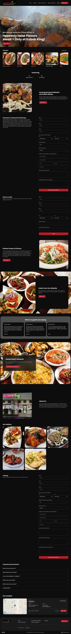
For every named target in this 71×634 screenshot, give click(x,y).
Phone (41, 129)
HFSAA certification (52, 2)
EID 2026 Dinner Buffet (36, 620)
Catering (35, 2)
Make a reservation (42, 2)
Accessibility (27, 627)
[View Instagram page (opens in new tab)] (4, 632)
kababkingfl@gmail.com (46, 606)
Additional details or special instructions (46, 179)
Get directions (63, 600)
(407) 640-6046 (45, 605)
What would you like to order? (45, 170)
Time (54, 136)
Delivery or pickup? (44, 147)
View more (6, 331)
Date (39, 136)
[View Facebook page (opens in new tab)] (2, 632)
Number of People (43, 142)
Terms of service (21, 627)
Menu (30, 2)
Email (40, 123)
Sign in (58, 2)
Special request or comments (44, 227)
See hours (57, 610)
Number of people (43, 221)
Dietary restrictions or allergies (44, 537)
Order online (63, 610)
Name (41, 117)
